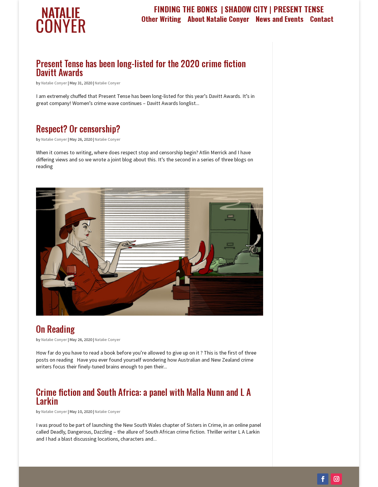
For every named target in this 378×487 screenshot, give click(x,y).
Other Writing (161, 20)
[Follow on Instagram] (336, 479)
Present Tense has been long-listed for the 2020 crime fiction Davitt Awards (141, 68)
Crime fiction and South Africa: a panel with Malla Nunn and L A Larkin (143, 396)
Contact (321, 20)
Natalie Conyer (54, 83)
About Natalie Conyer (218, 20)
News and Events (280, 20)
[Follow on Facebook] (322, 479)
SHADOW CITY (246, 9)
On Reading (55, 328)
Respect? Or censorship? (78, 128)
